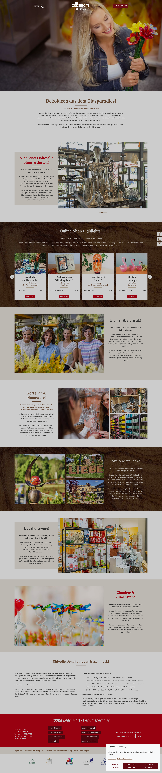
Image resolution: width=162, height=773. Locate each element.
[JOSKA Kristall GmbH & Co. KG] (80, 6)
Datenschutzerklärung (125, 759)
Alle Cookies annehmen (149, 766)
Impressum (112, 759)
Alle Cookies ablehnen (131, 766)
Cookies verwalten (115, 766)
